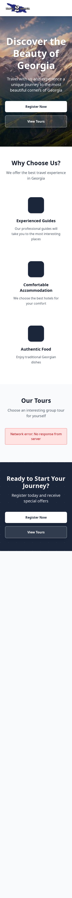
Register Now (36, 106)
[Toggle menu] (65, 8)
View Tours (36, 121)
